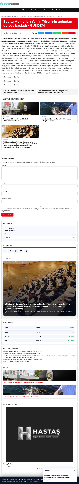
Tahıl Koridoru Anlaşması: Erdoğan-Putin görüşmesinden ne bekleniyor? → (53, 92)
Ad (3, 184)
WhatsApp (57, 33)
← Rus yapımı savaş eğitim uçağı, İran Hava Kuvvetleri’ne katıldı (18, 92)
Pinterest (72, 33)
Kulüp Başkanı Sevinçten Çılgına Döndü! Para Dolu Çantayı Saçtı (23, 359)
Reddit (64, 33)
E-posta (4, 191)
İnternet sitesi (6, 199)
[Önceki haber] (69, 264)
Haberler (4, 16)
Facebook (48, 33)
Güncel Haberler (22, 10)
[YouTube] (21, 251)
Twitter (41, 33)
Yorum (4, 166)
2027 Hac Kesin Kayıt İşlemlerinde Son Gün (17, 361)
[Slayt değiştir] (36, 468)
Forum (46, 10)
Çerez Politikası (57, 10)
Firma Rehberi (35, 10)
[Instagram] (15, 251)
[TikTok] (26, 251)
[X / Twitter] (10, 251)
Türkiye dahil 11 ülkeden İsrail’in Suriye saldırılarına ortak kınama (23, 351)
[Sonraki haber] (73, 264)
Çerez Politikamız (34, 481)
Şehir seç (8, 234)
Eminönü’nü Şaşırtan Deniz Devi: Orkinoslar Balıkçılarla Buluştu (22, 353)
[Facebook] (5, 251)
